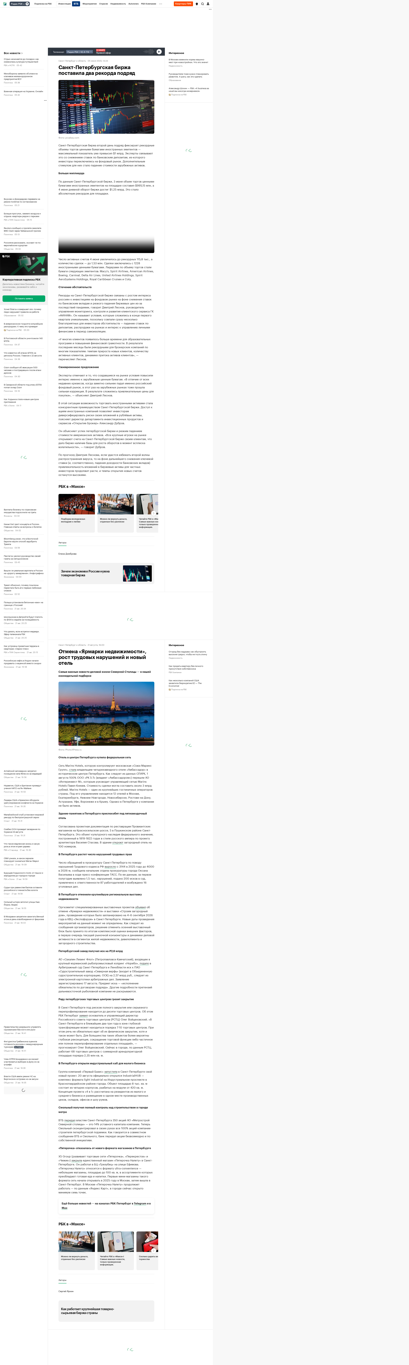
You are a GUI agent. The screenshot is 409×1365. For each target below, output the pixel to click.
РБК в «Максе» (71, 486)
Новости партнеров (71, 1335)
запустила (110, 1071)
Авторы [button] (62, 542)
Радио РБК (17, 4)
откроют (117, 842)
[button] (197, 4)
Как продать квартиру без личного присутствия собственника (186, 667)
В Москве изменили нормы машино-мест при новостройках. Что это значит (188, 60)
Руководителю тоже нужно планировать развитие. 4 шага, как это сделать (189, 75)
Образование (10, 315)
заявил (83, 1015)
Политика (8, 82)
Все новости (12, 53)
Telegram (140, 1203)
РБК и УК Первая (11, 1111)
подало (144, 963)
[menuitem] (43, 4)
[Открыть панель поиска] (202, 4)
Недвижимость (175, 65)
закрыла (76, 1160)
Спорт (7, 820)
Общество (8, 248)
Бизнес (7, 1155)
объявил (140, 907)
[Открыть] (24, 4)
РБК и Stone (9, 405)
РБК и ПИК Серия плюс (14, 219)
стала (72, 769)
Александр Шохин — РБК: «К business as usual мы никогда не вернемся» (189, 89)
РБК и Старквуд (11, 849)
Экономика (9, 576)
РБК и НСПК (9, 65)
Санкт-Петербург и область (72, 60)
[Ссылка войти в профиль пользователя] (208, 3)
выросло (110, 866)
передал (69, 1120)
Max (64, 1208)
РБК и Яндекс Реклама (14, 1338)
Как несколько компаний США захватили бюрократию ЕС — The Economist (185, 683)
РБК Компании (10, 1184)
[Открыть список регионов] (197, 4)
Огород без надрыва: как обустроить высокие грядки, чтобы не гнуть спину (188, 652)
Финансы (8, 515)
